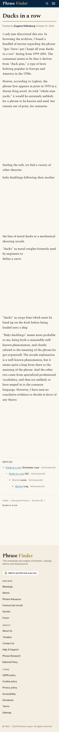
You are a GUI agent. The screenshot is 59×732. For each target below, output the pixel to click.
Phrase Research (12, 656)
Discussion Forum (20, 500)
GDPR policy (9, 675)
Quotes (6, 611)
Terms (6, 706)
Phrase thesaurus (12, 599)
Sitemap (7, 712)
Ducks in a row (13, 467)
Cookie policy (10, 681)
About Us (7, 630)
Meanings (8, 586)
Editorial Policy (10, 662)
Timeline (7, 637)
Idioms (6, 592)
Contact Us (8, 643)
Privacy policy (10, 687)
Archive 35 (37, 500)
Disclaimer (8, 700)
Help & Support (11, 649)
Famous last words (13, 605)
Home (5, 500)
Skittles (19, 486)
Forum (6, 617)
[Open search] (47, 3)
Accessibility (9, 694)
